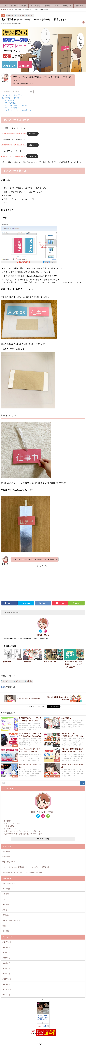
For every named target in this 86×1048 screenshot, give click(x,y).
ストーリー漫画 (35, 5)
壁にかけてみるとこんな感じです (19, 110)
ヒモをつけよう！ (14, 107)
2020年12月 (6, 979)
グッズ (56, 5)
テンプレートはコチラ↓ (13, 95)
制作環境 (5, 894)
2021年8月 (6, 958)
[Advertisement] (43, 583)
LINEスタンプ (67, 5)
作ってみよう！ (13, 103)
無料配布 (10, 15)
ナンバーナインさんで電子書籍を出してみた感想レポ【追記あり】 (25, 867)
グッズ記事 (6, 889)
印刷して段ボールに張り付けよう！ (20, 105)
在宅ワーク (31, 15)
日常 (3, 15)
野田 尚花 (43, 635)
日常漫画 (23, 5)
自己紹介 (13, 5)
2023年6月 (6, 952)
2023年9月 (6, 947)
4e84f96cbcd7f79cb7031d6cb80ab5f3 (13, 156)
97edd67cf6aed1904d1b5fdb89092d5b (13, 133)
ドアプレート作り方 (11, 98)
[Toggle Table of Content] (30, 92)
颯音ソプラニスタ (8, 862)
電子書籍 (47, 5)
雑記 (4, 926)
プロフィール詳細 (43, 839)
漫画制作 (5, 915)
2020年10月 (6, 989)
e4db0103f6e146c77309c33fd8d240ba (13, 145)
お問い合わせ (79, 5)
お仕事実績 (6, 851)
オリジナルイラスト (9, 883)
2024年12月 (6, 942)
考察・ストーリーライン (11, 920)
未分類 (4, 910)
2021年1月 (6, 973)
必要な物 (11, 100)
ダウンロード (33, 134)
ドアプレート (20, 15)
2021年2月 (6, 968)
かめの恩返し (7, 856)
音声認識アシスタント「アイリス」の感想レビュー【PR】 (23, 872)
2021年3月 (6, 963)
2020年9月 (6, 995)
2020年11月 (6, 984)
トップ (4, 5)
